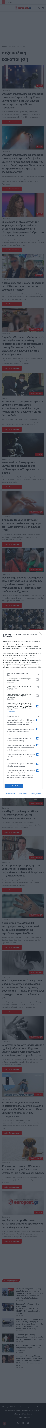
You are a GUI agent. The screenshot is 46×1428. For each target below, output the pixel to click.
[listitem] (23, 674)
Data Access (23, 794)
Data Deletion (10, 794)
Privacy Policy (36, 794)
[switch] (37, 679)
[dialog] (23, 714)
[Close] (42, 634)
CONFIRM (14, 786)
